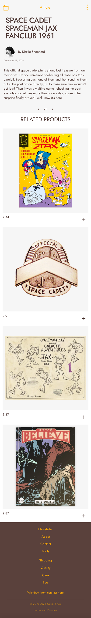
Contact (45, 543)
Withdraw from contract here (45, 593)
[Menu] (83, 7)
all (45, 109)
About (46, 536)
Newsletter (45, 529)
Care (45, 575)
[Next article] (52, 109)
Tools (45, 551)
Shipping (45, 560)
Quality (45, 567)
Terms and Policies (45, 610)
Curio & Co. (54, 604)
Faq (45, 582)
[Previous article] (39, 109)
